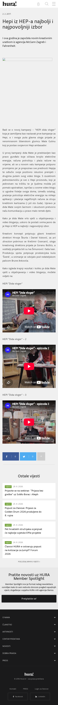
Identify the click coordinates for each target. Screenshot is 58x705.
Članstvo (7, 624)
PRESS (5, 660)
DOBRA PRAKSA (9, 653)
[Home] (9, 4)
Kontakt (13, 689)
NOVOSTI (6, 646)
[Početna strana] (28, 675)
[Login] (39, 4)
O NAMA (6, 617)
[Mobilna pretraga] (46, 4)
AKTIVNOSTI (7, 632)
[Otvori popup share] (41, 456)
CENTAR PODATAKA (11, 639)
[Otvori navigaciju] (54, 4)
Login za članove (41, 689)
